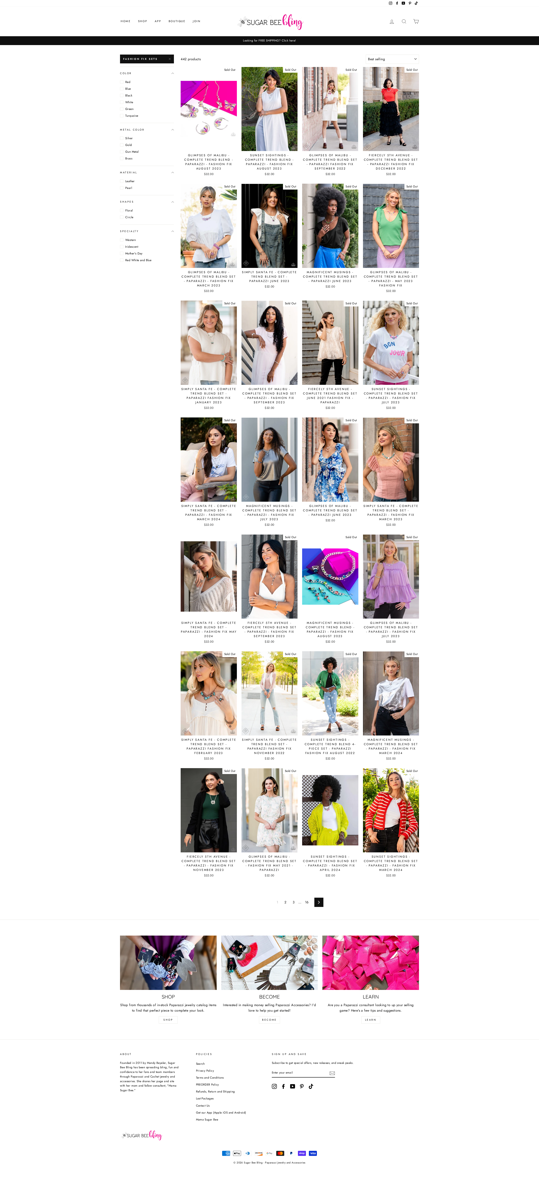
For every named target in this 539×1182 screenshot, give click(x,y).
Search (200, 1064)
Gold (128, 145)
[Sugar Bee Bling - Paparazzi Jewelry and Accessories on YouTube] (292, 1086)
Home (126, 21)
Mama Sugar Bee (207, 1119)
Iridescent (131, 247)
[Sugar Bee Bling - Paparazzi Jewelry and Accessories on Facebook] (283, 1086)
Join (196, 21)
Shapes (127, 202)
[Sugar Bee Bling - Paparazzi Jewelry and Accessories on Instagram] (274, 1086)
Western (130, 240)
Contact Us (203, 1105)
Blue (128, 89)
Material (128, 172)
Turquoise (131, 116)
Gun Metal (132, 152)
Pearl (128, 188)
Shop (142, 21)
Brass (128, 158)
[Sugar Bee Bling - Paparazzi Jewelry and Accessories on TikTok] (311, 1086)
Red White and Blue (138, 260)
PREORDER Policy (207, 1084)
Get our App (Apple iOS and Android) (221, 1112)
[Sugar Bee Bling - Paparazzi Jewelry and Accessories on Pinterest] (301, 1086)
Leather (130, 181)
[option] (269, 40)
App (158, 21)
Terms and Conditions (210, 1077)
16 (307, 902)
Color (126, 73)
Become (269, 1020)
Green (129, 109)
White (129, 102)
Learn (370, 1020)
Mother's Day (134, 253)
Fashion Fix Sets (140, 59)
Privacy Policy (205, 1070)
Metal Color (132, 129)
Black (128, 95)
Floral (129, 210)
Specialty (129, 231)
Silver (129, 138)
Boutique (177, 21)
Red (127, 82)
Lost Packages (205, 1098)
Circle (129, 217)
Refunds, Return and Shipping (215, 1091)
